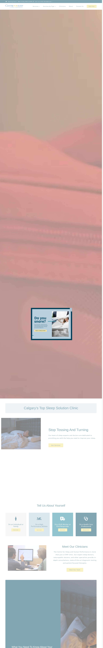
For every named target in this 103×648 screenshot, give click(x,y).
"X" (71, 309)
